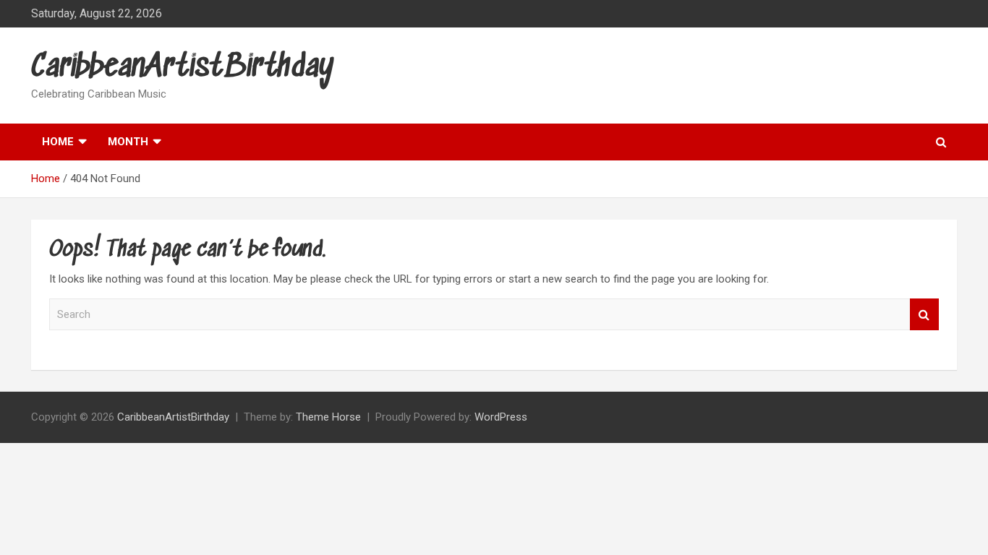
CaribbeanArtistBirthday (182, 67)
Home (58, 141)
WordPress (500, 416)
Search (924, 314)
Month (128, 141)
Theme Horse (328, 416)
